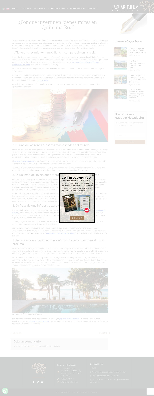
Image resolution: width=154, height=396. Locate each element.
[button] (93, 175)
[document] (77, 198)
